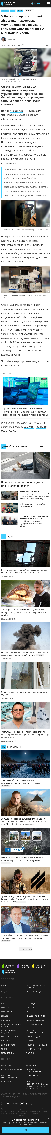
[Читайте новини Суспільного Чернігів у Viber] (17, 1103)
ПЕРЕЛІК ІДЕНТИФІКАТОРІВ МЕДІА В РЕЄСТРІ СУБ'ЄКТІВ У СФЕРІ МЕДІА (37, 1085)
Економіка (6, 1012)
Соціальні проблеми (36, 1045)
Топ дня (30, 1053)
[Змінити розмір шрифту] (47, 45)
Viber (4, 431)
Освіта (29, 1012)
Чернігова (29, 94)
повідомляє (16, 110)
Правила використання (33, 1070)
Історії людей (33, 1037)
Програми (6, 1082)
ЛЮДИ (4, 992)
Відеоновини (7, 1053)
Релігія (29, 1041)
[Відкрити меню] (49, 3)
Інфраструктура (34, 1024)
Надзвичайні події (35, 1016)
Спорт (4, 1049)
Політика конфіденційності (10, 1076)
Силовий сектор (9, 1037)
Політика (5, 1041)
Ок (25, 1130)
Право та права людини (8, 1031)
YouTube (13, 431)
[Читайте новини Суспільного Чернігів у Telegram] (22, 1103)
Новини (5, 985)
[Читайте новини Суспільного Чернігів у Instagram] (8, 1103)
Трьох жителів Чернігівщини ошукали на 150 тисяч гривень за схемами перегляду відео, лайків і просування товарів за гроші (25, 411)
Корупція (30, 1003)
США (12, 11)
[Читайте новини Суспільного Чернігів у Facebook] (3, 1103)
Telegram (29, 426)
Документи (32, 1075)
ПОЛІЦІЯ (5, 11)
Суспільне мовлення (11, 1069)
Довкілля (5, 1020)
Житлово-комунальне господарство (12, 1025)
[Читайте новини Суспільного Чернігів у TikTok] (31, 1103)
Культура (31, 1008)
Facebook (41, 426)
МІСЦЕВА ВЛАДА (33, 992)
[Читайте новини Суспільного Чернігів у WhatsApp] (27, 1103)
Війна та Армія (33, 1049)
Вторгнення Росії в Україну (35, 986)
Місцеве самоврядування (35, 1031)
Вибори (5, 1016)
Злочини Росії (8, 1045)
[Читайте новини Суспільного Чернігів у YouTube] (12, 1103)
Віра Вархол (12, 39)
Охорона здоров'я (35, 1020)
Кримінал (29, 11)
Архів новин (32, 1065)
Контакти (6, 1065)
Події (3, 1003)
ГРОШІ (20, 11)
